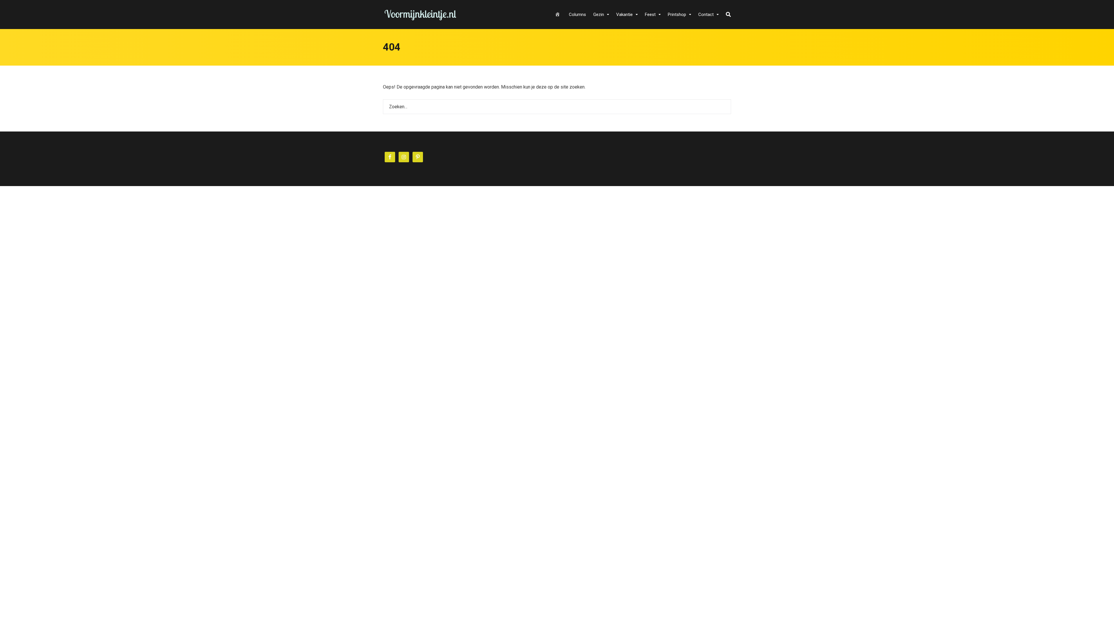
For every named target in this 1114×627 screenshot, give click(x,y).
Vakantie (624, 14)
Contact (706, 14)
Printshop (677, 14)
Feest (650, 14)
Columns (577, 14)
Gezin (598, 14)
